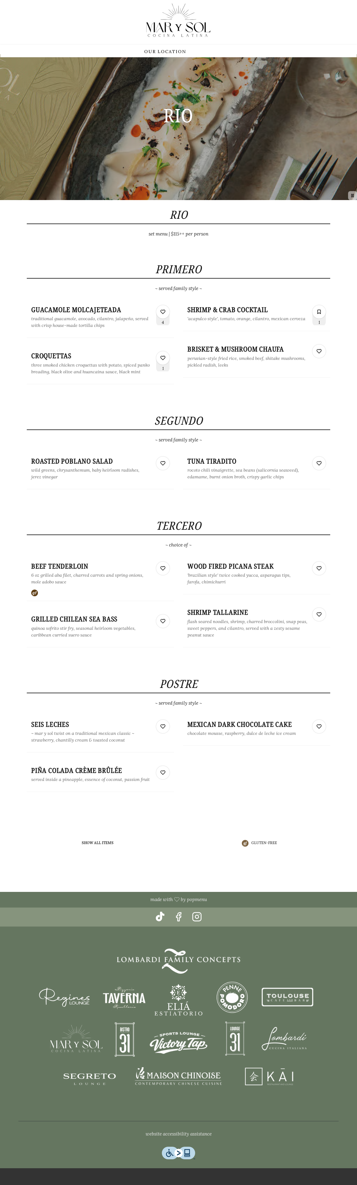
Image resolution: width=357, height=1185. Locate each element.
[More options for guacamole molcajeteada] (163, 312)
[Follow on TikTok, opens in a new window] (160, 918)
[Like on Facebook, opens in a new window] (178, 918)
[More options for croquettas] (163, 358)
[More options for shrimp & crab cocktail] (319, 312)
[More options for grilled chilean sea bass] (163, 621)
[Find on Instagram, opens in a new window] (197, 918)
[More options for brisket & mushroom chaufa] (319, 351)
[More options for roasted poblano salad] (163, 463)
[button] (100, 319)
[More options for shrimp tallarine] (319, 614)
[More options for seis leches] (163, 726)
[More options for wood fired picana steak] (319, 568)
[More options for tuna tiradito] (319, 463)
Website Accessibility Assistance (179, 1134)
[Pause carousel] (352, 195)
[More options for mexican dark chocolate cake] (319, 726)
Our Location (165, 51)
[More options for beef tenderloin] (163, 568)
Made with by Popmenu (105, 899)
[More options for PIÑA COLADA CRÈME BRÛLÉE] (163, 772)
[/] (178, 1022)
